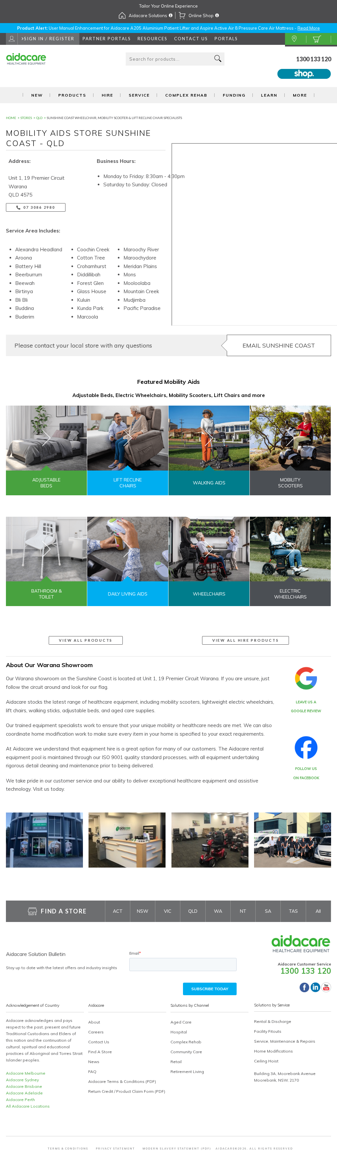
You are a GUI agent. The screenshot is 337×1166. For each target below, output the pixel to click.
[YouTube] (326, 990)
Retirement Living (187, 1071)
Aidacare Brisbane (24, 1086)
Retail (176, 1061)
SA (268, 911)
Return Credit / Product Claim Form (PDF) (126, 1091)
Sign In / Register (49, 38)
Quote (318, 39)
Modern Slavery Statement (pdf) (177, 1148)
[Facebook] (304, 990)
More (300, 95)
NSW (142, 911)
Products (72, 95)
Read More (309, 28)
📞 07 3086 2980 (35, 207)
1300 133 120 (313, 59)
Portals (226, 38)
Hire (107, 95)
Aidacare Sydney (22, 1079)
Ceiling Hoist (266, 1061)
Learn (269, 95)
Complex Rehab (186, 95)
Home (11, 118)
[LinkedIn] (315, 990)
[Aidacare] (31, 63)
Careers (96, 1031)
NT (243, 911)
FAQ (92, 1071)
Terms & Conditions (68, 1148)
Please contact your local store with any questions (83, 345)
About (94, 1022)
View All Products (86, 640)
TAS (293, 911)
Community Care (186, 1051)
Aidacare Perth (20, 1099)
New (37, 95)
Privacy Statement (115, 1148)
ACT (117, 911)
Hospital (178, 1031)
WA (218, 911)
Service (139, 95)
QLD (192, 911)
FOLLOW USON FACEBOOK (306, 773)
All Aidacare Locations (28, 1106)
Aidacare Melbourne (25, 1073)
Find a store (64, 911)
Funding (234, 95)
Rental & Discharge (272, 1021)
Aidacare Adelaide (24, 1092)
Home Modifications (273, 1051)
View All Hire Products (245, 640)
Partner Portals (107, 38)
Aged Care (181, 1022)
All (318, 911)
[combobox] (175, 59)
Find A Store (296, 39)
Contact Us (191, 38)
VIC (167, 911)
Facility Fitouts (267, 1031)
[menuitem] (152, 39)
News (93, 1061)
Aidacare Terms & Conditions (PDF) (122, 1081)
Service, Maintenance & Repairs (284, 1041)
